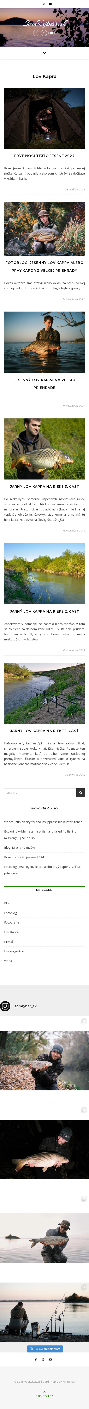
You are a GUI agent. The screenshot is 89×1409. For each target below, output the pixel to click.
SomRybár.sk (44, 23)
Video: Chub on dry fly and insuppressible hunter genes (43, 822)
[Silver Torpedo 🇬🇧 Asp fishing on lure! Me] (44, 1238)
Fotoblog (10, 913)
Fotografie (11, 922)
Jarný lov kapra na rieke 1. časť (44, 731)
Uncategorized (14, 951)
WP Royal (68, 1381)
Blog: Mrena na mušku (19, 847)
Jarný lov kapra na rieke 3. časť (44, 487)
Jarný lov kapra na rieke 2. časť (44, 611)
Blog (7, 903)
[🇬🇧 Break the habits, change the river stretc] (44, 1149)
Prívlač (8, 941)
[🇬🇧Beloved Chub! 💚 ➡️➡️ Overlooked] (44, 1060)
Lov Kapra (11, 932)
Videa (8, 961)
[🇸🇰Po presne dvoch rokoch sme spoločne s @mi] (44, 1312)
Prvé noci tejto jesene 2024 (44, 156)
